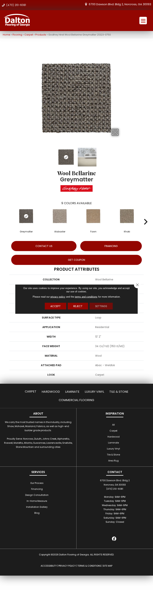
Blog (37, 512)
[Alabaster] (59, 216)
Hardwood (51, 392)
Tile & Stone (118, 392)
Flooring (17, 34)
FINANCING (111, 246)
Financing (37, 489)
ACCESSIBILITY (49, 565)
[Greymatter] (26, 216)
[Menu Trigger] (143, 20)
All (113, 424)
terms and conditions (86, 296)
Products (40, 34)
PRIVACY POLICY (67, 565)
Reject (77, 306)
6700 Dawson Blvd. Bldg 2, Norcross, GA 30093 (120, 4)
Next (121, 155)
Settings (101, 306)
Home (6, 34)
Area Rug (113, 460)
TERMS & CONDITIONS (89, 565)
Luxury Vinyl (94, 392)
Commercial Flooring (76, 400)
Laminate (72, 392)
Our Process (36, 483)
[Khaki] (127, 216)
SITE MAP (107, 565)
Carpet (28, 34)
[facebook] (114, 539)
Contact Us (43, 246)
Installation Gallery (37, 507)
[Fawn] (93, 216)
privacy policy (57, 296)
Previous (32, 155)
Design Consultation (37, 495)
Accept (55, 306)
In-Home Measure (37, 501)
